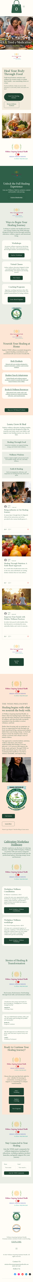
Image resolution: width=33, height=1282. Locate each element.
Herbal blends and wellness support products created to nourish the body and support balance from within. (16, 380)
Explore (16, 1242)
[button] (16, 6)
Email (19, 1164)
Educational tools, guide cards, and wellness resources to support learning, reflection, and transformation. (17, 394)
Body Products (17, 361)
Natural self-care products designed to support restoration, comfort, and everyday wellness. (16, 366)
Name (5, 1164)
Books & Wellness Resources (16, 390)
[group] (16, 403)
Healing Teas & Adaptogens (16, 375)
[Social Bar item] (15, 1274)
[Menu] (24, 7)
